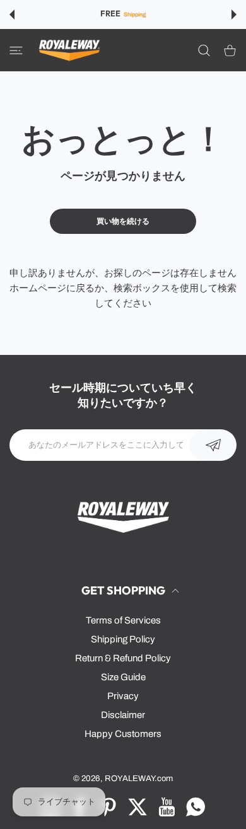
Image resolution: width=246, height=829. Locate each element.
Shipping (135, 14)
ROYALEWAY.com (139, 778)
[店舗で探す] (204, 49)
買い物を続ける (123, 221)
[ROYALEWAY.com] (69, 50)
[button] (12, 14)
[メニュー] (16, 49)
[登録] (213, 445)
